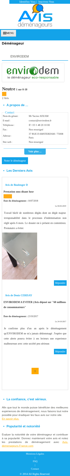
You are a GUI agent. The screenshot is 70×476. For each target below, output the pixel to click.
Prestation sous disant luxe (19, 191)
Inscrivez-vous (46, 1)
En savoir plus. (10, 418)
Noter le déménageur (15, 160)
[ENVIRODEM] (33, 72)
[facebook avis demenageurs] (60, 32)
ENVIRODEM (19, 56)
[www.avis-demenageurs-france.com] (35, 14)
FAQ (35, 461)
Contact (35, 468)
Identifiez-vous (27, 1)
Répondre (60, 283)
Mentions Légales (35, 453)
